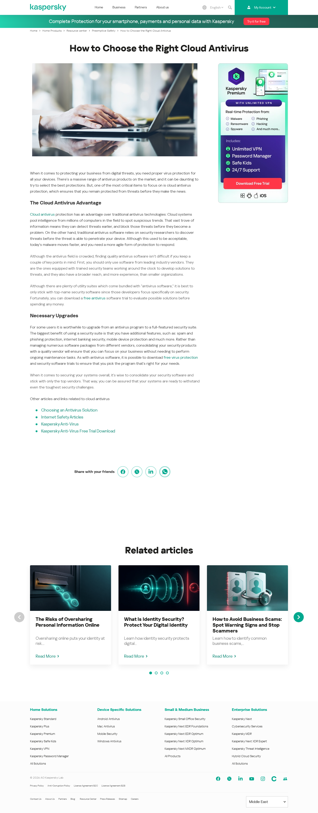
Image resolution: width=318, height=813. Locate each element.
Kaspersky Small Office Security (185, 719)
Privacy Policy (37, 785)
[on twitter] (136, 471)
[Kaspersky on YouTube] (251, 779)
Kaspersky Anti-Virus (60, 424)
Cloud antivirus (42, 214)
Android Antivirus (108, 719)
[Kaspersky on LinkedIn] (240, 779)
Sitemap (123, 799)
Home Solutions (43, 709)
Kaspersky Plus (39, 726)
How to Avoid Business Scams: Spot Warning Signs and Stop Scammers (247, 625)
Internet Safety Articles (62, 417)
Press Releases (107, 799)
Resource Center (88, 799)
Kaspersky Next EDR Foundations (186, 726)
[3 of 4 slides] (162, 673)
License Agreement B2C (86, 785)
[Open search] (230, 7)
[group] (70, 615)
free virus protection (181, 357)
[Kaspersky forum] (285, 779)
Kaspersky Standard (43, 719)
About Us (50, 799)
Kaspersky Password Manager (49, 756)
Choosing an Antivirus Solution (69, 410)
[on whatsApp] (164, 471)
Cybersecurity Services (247, 726)
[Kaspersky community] (274, 779)
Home (99, 7)
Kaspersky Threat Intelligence (250, 748)
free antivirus (94, 298)
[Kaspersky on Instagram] (263, 779)
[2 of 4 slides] (156, 673)
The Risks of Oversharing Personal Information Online (67, 622)
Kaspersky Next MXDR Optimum (185, 748)
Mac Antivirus (106, 726)
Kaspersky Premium (42, 734)
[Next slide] (298, 617)
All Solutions (38, 763)
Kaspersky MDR (242, 734)
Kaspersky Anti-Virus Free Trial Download (78, 430)
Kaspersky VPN (39, 748)
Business (118, 7)
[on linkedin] (150, 471)
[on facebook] (123, 471)
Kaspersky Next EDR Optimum (184, 734)
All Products (172, 756)
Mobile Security (107, 734)
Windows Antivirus (109, 741)
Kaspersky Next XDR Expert (249, 741)
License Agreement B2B (113, 785)
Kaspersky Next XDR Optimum (184, 741)
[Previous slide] (19, 617)
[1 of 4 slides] (150, 673)
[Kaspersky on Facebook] (218, 779)
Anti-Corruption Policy (58, 785)
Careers (135, 799)
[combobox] (216, 7)
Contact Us (35, 799)
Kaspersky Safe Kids (43, 741)
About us (162, 7)
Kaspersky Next (242, 719)
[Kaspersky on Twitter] (229, 779)
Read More (46, 656)
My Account (262, 7)
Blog (73, 799)
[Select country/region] (204, 7)
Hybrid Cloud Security (246, 756)
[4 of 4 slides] (167, 673)
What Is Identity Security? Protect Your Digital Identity (156, 622)
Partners (141, 7)
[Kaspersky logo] (48, 7)
